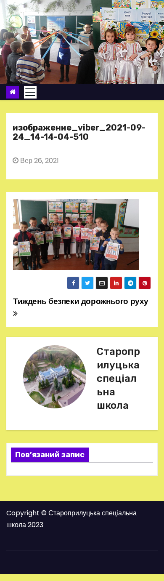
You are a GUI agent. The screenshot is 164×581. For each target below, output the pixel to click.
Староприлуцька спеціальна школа (118, 378)
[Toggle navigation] (30, 92)
